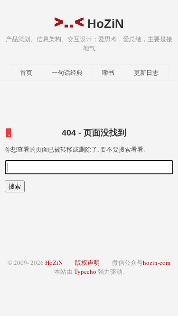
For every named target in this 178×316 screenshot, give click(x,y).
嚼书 (108, 72)
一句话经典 (67, 72)
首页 (26, 72)
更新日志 (146, 72)
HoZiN (104, 24)
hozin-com (156, 262)
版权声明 (87, 262)
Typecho (85, 271)
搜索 (15, 186)
